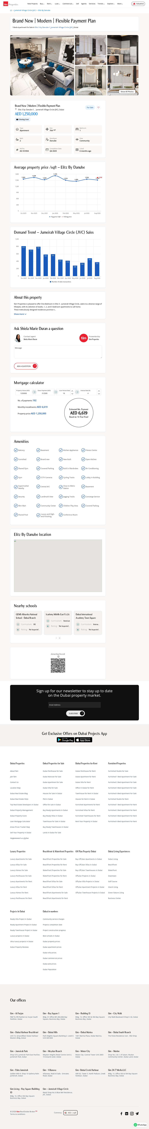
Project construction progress (54, 930)
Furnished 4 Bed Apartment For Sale (122, 793)
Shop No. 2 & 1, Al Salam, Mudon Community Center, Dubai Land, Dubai (123, 1054)
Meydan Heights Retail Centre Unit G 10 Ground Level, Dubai (57, 1054)
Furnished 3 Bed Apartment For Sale (122, 788)
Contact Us (14, 782)
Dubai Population (49, 969)
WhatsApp (142, 1125)
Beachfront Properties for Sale (54, 859)
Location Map (15, 788)
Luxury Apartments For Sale (21, 859)
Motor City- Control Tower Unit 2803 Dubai (89, 1054)
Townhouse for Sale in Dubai (54, 821)
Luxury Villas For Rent (18, 887)
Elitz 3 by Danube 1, (26, 109)
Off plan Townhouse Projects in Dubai (90, 893)
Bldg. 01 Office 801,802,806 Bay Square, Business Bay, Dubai (55, 1016)
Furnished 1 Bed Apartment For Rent (122, 805)
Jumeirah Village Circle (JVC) (62, 27)
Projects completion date (52, 925)
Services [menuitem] (92, 4)
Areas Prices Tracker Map (20, 827)
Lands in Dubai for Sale (52, 833)
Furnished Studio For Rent (118, 799)
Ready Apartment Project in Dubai (23, 925)
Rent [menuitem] (49, 4)
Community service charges (53, 919)
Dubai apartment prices (52, 947)
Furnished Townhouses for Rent (87, 816)
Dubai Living (113, 859)
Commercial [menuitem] (67, 4)
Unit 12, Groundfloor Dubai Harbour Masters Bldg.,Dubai (24, 1035)
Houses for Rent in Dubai (85, 799)
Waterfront (112, 870)
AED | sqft (71, 1113)
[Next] (59, 638)
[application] (58, 195)
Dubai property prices (51, 941)
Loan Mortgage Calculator (20, 821)
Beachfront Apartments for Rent (55, 898)
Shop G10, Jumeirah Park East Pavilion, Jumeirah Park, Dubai (25, 1054)
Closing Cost (24, 119)
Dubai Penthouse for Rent (85, 771)
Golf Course (112, 881)
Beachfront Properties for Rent (55, 865)
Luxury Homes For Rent (19, 893)
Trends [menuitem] (100, 4)
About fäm (14, 771)
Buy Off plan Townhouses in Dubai (88, 870)
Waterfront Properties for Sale (54, 870)
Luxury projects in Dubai (19, 936)
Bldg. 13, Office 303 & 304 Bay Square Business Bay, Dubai (90, 1016)
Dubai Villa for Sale (50, 788)
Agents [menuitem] (84, 4)
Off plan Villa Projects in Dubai (87, 881)
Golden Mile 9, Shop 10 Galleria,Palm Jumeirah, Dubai (24, 1073)
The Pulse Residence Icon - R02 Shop (122, 1034)
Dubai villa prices (49, 953)
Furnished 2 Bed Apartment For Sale (122, 782)
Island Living (113, 887)
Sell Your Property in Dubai (20, 833)
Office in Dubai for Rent (84, 788)
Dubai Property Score (18, 816)
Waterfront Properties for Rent (55, 876)
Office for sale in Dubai (52, 805)
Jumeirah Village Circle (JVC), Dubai (50, 109)
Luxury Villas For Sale (18, 865)
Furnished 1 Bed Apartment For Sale (122, 777)
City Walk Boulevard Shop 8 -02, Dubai (123, 1015)
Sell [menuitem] (77, 4)
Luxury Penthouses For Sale (21, 876)
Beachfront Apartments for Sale (55, 893)
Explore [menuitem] (110, 4)
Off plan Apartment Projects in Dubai (89, 887)
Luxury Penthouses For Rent (21, 898)
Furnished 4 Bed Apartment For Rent (122, 821)
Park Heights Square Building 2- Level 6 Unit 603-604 (58, 1035)
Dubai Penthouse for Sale (53, 771)
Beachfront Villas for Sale (52, 881)
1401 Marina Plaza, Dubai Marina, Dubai (88, 1035)
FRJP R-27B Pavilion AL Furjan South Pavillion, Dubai (24, 1016)
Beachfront (112, 865)
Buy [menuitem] (41, 4)
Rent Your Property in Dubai (86, 821)
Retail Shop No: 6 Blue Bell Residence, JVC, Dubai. (58, 1092)
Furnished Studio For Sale (118, 771)
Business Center (114, 898)
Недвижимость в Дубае (19, 838)
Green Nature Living (116, 893)
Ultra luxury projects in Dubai (21, 941)
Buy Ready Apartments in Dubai (55, 810)
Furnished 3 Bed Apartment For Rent (122, 816)
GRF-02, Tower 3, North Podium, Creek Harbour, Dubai (90, 1073)
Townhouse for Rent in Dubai (86, 793)
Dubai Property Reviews (19, 947)
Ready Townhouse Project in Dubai (23, 930)
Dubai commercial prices (52, 958)
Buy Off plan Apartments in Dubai (88, 859)
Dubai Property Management (21, 810)
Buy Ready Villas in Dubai (53, 816)
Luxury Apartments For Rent (21, 881)
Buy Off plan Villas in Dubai (86, 865)
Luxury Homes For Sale (19, 870)
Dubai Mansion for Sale (52, 777)
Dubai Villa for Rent (83, 782)
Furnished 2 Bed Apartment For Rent (122, 810)
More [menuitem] (119, 4)
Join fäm (13, 777)
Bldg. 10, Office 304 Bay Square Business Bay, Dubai (24, 1093)
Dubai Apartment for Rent (85, 777)
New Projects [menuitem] (32, 4)
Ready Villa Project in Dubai (21, 919)
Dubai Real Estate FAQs (19, 799)
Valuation (140, 4)
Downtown (112, 876)
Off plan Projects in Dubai (85, 876)
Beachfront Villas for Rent (53, 887)
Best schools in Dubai (51, 936)
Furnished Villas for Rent (85, 810)
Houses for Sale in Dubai (52, 793)
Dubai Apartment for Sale (53, 782)
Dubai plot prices (49, 964)
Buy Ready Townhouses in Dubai (55, 827)
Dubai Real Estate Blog (19, 793)
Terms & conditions (17, 1114)
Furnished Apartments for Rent (87, 805)
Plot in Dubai (48, 799)
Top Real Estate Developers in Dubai (24, 805)
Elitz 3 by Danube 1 (42, 27)
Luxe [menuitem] (56, 4)
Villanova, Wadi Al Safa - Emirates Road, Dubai (56, 1073)
